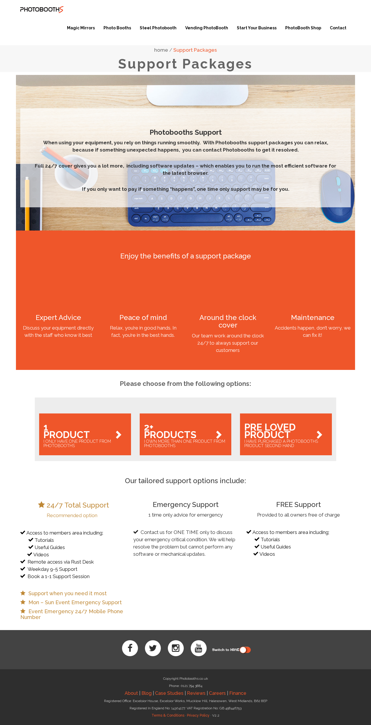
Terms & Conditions (168, 715)
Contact (338, 28)
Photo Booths (117, 28)
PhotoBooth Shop (303, 28)
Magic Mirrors (81, 28)
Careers (217, 693)
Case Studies (169, 693)
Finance (237, 693)
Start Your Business (257, 28)
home (161, 50)
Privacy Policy (198, 715)
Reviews (196, 693)
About (131, 693)
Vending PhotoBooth (206, 28)
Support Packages (195, 50)
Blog (146, 693)
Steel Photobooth (158, 28)
